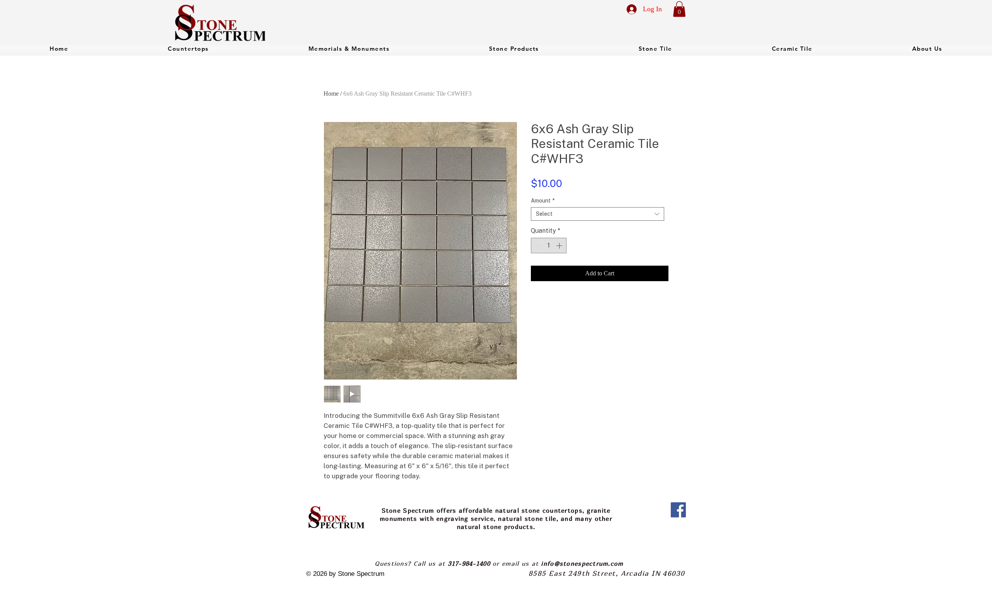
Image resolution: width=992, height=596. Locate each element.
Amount (543, 201)
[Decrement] (537, 245)
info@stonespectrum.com (582, 563)
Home (331, 93)
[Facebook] (678, 509)
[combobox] (597, 214)
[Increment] (560, 245)
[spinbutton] (549, 245)
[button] (679, 9)
